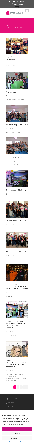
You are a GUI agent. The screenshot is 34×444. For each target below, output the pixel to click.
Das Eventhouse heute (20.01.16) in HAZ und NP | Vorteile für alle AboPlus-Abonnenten (16, 363)
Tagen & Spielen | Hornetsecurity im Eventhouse (13, 59)
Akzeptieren (17, 429)
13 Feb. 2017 (11, 96)
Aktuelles (10, 406)
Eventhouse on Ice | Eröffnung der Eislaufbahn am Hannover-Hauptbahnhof (17, 286)
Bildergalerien (12, 402)
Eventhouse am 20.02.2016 (16, 221)
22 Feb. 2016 (11, 224)
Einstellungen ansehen (17, 438)
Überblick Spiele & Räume (15, 399)
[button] (31, 412)
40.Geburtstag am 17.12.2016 (17, 124)
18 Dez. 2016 (11, 161)
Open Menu (27, 10)
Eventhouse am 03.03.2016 (16, 190)
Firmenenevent (11, 92)
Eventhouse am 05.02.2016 (16, 251)
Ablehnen (17, 433)
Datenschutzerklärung (14, 442)
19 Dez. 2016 (11, 128)
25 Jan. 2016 (11, 331)
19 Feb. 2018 (11, 65)
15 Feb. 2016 (11, 255)
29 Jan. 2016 (11, 292)
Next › (25, 387)
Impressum (23, 442)
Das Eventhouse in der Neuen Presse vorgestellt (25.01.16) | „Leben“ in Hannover (15, 324)
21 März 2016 (11, 194)
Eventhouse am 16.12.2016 (16, 157)
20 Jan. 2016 (11, 370)
